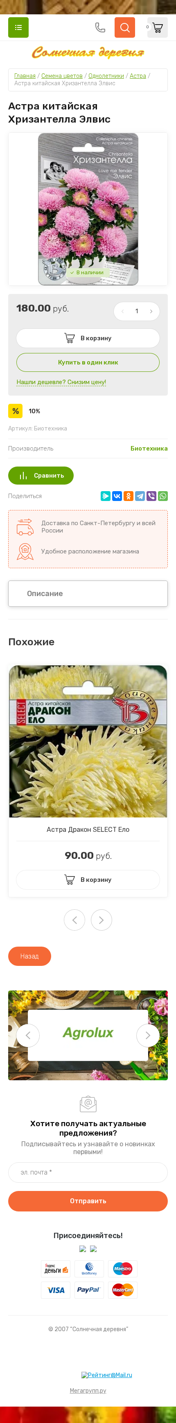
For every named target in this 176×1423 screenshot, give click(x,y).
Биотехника (149, 448)
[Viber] (151, 496)
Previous (27, 1035)
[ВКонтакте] (117, 496)
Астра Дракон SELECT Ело (88, 829)
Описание (45, 593)
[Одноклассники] (128, 496)
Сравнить (49, 475)
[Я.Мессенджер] (106, 496)
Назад (29, 956)
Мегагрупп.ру (88, 1390)
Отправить (88, 1201)
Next (101, 920)
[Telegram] (140, 496)
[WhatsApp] (163, 496)
